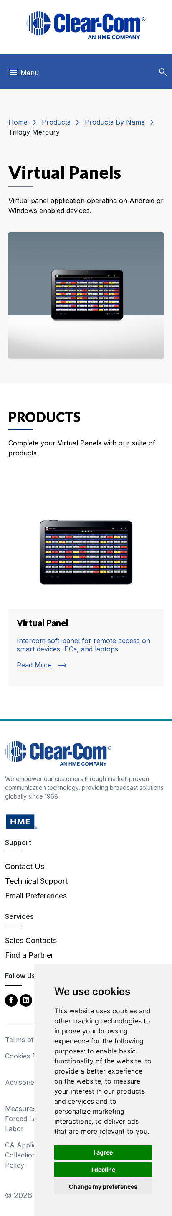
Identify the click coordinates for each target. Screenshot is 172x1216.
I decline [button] (103, 1169)
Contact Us (24, 866)
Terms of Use (26, 1039)
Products (56, 122)
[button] (163, 72)
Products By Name (115, 122)
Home (18, 122)
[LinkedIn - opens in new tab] (26, 999)
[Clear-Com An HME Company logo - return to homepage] (58, 752)
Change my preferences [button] (103, 1186)
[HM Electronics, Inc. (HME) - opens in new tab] (21, 821)
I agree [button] (103, 1152)
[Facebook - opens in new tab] (11, 999)
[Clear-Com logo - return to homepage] (86, 25)
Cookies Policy (28, 1056)
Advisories (21, 1082)
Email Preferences (36, 895)
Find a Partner (29, 955)
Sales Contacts (31, 940)
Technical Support (36, 881)
